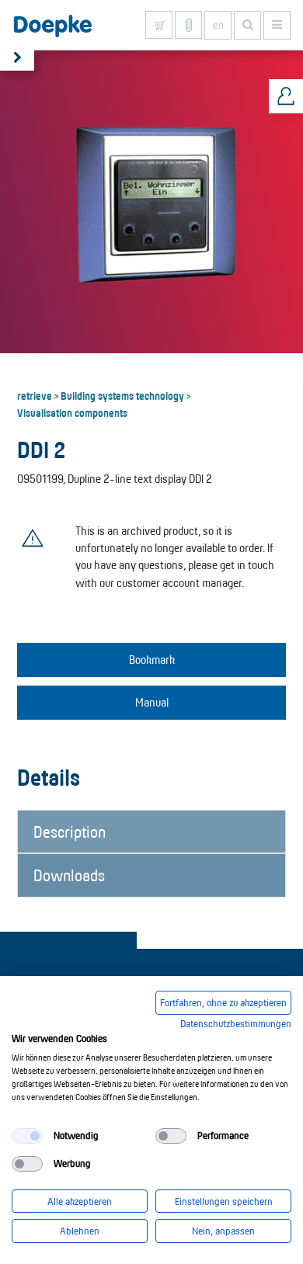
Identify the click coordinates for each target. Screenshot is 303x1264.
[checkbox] (27, 1136)
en (218, 25)
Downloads (69, 875)
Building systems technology (122, 395)
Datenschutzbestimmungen (235, 1023)
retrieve (34, 395)
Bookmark (152, 659)
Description (69, 831)
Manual (152, 702)
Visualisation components (72, 412)
